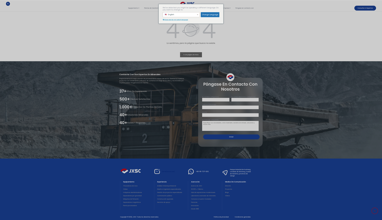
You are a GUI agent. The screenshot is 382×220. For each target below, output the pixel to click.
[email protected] (168, 171)
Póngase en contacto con (244, 8)
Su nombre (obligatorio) (210, 97)
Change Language (210, 14)
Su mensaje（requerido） (211, 120)
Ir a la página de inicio (191, 55)
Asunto (204, 112)
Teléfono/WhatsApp (209, 104)
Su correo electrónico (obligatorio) (243, 97)
